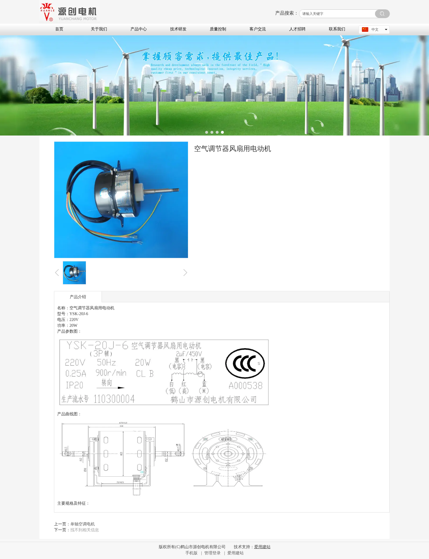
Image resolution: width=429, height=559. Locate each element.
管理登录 (212, 553)
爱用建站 (235, 553)
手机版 (191, 553)
